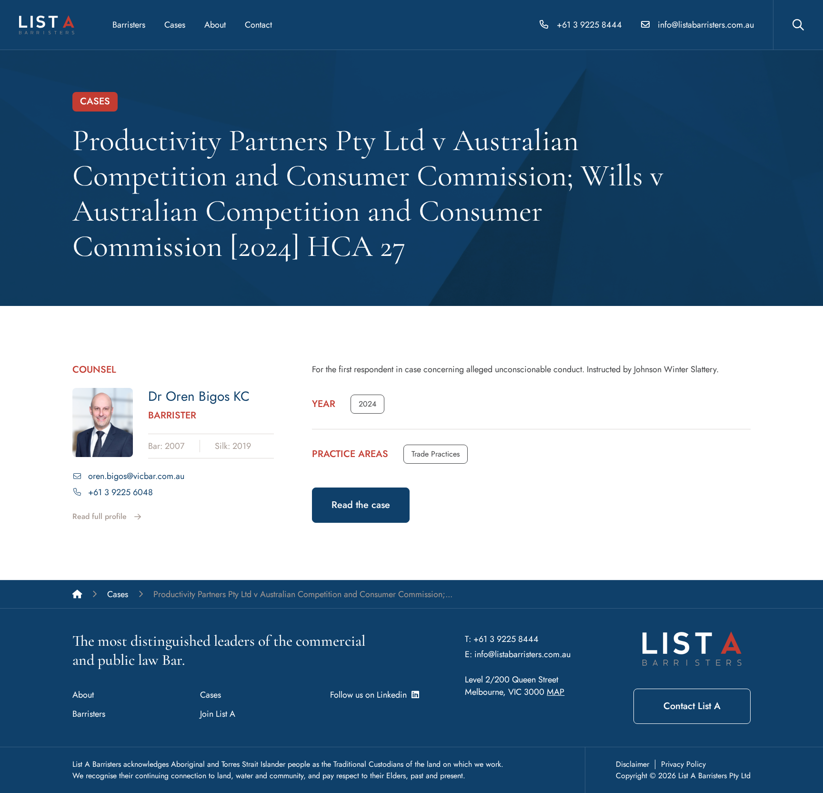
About (215, 25)
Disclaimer (632, 764)
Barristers (128, 25)
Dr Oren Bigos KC (199, 396)
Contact (258, 25)
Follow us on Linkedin (371, 695)
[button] (367, 404)
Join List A (217, 714)
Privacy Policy (683, 764)
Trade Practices (436, 453)
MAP (555, 692)
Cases (174, 25)
